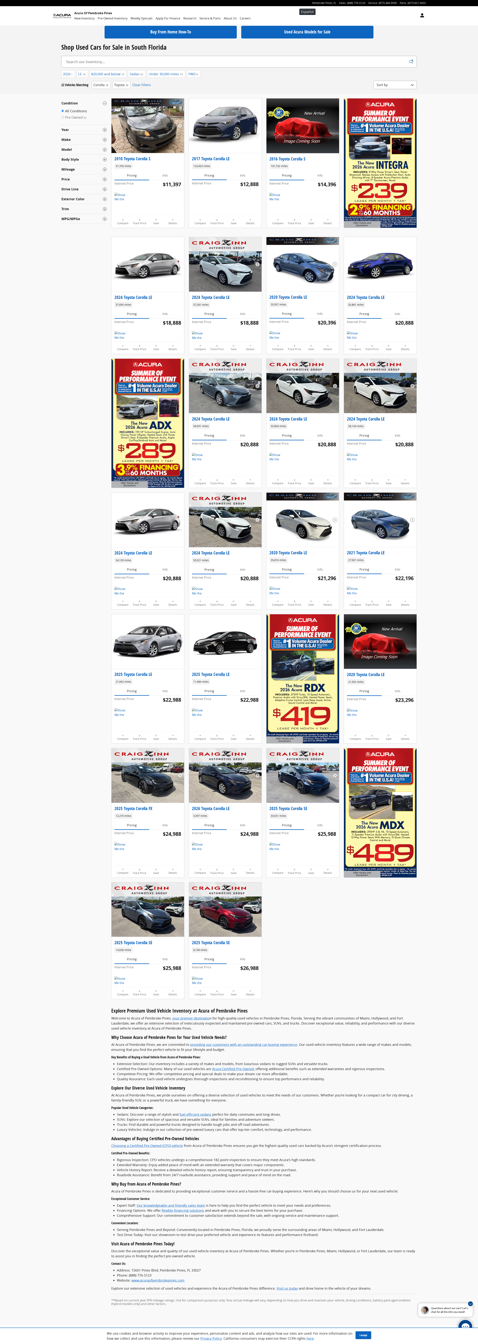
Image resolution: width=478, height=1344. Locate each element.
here (310, 1338)
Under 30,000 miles (166, 74)
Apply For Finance (168, 18)
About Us (230, 18)
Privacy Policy (211, 1338)
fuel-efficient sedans (195, 1114)
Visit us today (287, 1288)
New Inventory (84, 18)
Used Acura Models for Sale (307, 32)
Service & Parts (210, 18)
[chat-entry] (465, 1326)
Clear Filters (141, 85)
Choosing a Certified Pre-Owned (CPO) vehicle (147, 1145)
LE (82, 74)
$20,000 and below (107, 74)
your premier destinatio (190, 1018)
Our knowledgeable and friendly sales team (171, 1205)
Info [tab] (165, 175)
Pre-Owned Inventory (113, 18)
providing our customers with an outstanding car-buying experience (243, 1044)
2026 (68, 74)
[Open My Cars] (421, 16)
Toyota (119, 85)
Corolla (99, 85)
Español (307, 12)
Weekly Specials (142, 18)
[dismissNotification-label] (470, 1303)
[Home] (62, 16)
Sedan (136, 74)
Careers (245, 18)
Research (189, 18)
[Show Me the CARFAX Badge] (121, 197)
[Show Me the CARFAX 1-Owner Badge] (121, 335)
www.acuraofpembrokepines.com (157, 1280)
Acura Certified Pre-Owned (233, 1069)
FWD (193, 74)
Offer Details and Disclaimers (361, 225)
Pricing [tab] (132, 175)
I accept (363, 1335)
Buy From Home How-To (170, 32)
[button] (147, 166)
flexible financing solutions (183, 1210)
